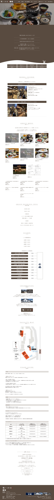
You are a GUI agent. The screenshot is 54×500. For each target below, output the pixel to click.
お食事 (19, 1)
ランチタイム (29, 496)
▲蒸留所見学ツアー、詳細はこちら (33, 89)
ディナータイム (34, 496)
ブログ (45, 1)
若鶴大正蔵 (30, 92)
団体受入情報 (32, 65)
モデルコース (12, 65)
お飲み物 (22, 1)
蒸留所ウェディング (41, 1)
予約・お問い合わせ (50, 1)
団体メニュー (22, 65)
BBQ (31, 1)
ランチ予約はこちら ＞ (27, 468)
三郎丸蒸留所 (30, 87)
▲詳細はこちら (7, 144)
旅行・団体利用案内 (27, 1)
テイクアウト (35, 1)
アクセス (42, 65)
